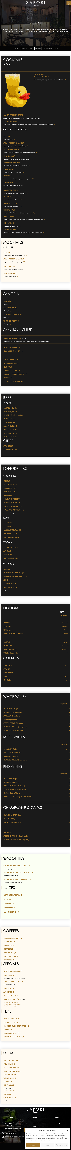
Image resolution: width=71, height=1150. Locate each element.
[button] (67, 1130)
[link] (35, 3)
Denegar (47, 1145)
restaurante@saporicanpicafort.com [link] (14, 1136)
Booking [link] (57, 1123)
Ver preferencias (61, 1145)
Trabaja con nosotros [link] (57, 1127)
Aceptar (33, 1145)
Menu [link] (34, 1126)
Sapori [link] (34, 1123)
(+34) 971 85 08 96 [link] (10, 1133)
